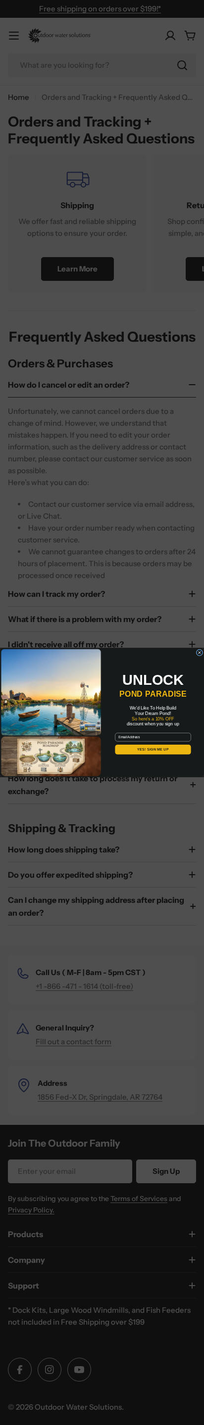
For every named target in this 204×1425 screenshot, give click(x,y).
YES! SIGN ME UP (152, 750)
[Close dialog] (200, 653)
